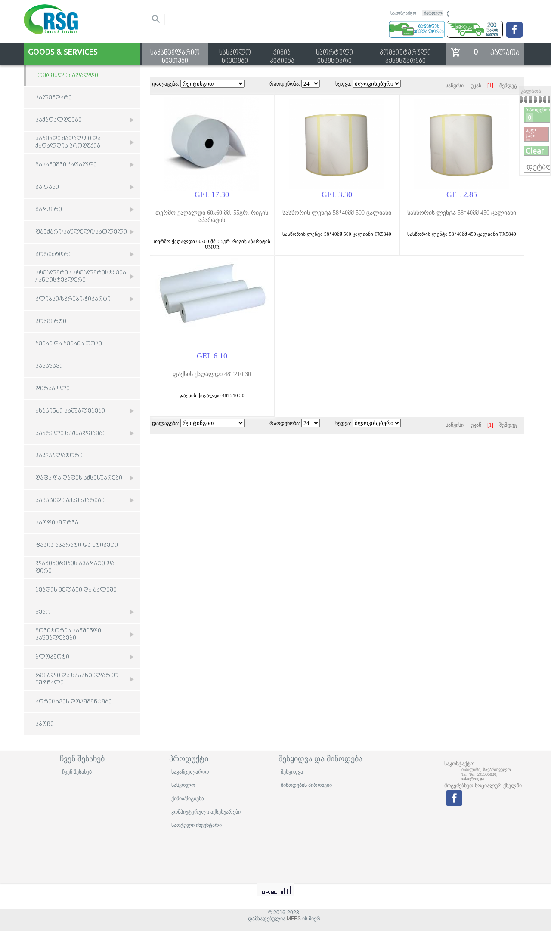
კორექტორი (53, 254)
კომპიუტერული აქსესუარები (405, 54)
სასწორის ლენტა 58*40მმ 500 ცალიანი (336, 213)
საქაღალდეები (58, 120)
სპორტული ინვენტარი (334, 54)
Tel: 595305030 (482, 774)
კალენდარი (53, 98)
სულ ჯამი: (531, 132)
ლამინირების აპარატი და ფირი (75, 567)
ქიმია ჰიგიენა (282, 54)
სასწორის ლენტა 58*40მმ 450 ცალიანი (461, 213)
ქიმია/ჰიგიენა (187, 798)
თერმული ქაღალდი (67, 75)
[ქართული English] (436, 12)
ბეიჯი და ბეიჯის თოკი (68, 344)
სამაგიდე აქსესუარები (70, 500)
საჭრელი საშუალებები (70, 433)
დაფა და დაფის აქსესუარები (78, 478)
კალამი (47, 187)
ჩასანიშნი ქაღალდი (66, 165)
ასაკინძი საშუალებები (70, 411)
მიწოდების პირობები (306, 785)
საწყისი (455, 86)
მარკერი (48, 209)
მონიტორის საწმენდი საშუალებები (68, 634)
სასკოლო (183, 785)
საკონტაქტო (403, 13)
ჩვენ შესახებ (77, 772)
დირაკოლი (52, 388)
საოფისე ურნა (56, 523)
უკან (476, 86)
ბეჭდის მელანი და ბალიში (76, 590)
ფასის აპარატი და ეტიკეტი (76, 545)
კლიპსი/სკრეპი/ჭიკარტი (73, 299)
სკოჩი (44, 724)
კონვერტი (50, 321)
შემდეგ (508, 86)
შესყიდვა (292, 772)
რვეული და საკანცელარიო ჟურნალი (76, 679)
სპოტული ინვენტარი (196, 825)
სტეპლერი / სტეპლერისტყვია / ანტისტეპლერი (80, 276)
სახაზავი (49, 366)
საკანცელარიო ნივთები (175, 54)
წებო (42, 612)
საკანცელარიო (190, 772)
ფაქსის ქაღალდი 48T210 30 (212, 374)
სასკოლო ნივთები (235, 54)
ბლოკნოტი (52, 657)
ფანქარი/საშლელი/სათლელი (81, 232)
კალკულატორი (59, 455)
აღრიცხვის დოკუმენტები (73, 702)
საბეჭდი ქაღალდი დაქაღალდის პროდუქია (68, 142)
